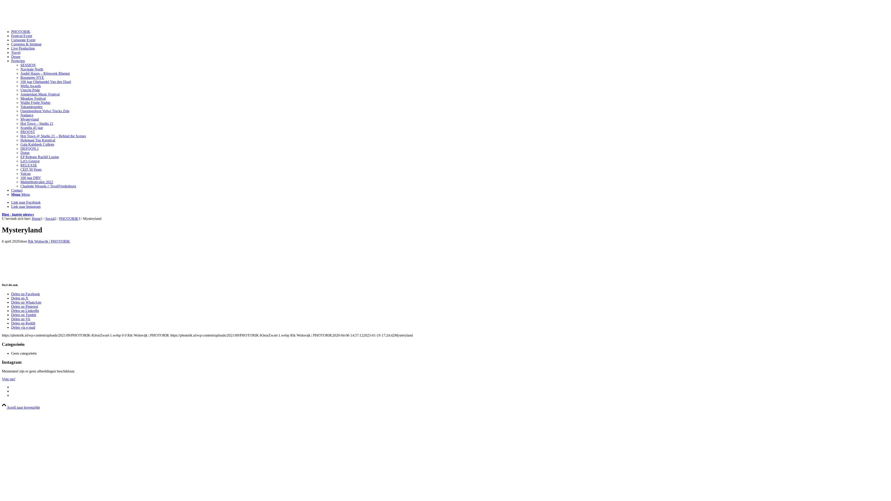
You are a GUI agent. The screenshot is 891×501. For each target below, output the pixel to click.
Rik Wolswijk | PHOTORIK (49, 241)
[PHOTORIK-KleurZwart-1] (36, 24)
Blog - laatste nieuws (18, 214)
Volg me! (8, 379)
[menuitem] (450, 32)
